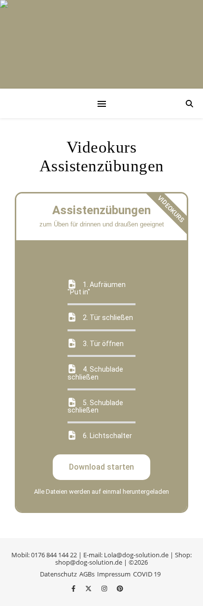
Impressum (114, 574)
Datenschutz (58, 574)
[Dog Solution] (101, 44)
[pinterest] (120, 588)
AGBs (87, 574)
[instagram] (105, 588)
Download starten (101, 467)
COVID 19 (147, 574)
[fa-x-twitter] (89, 588)
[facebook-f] (74, 588)
